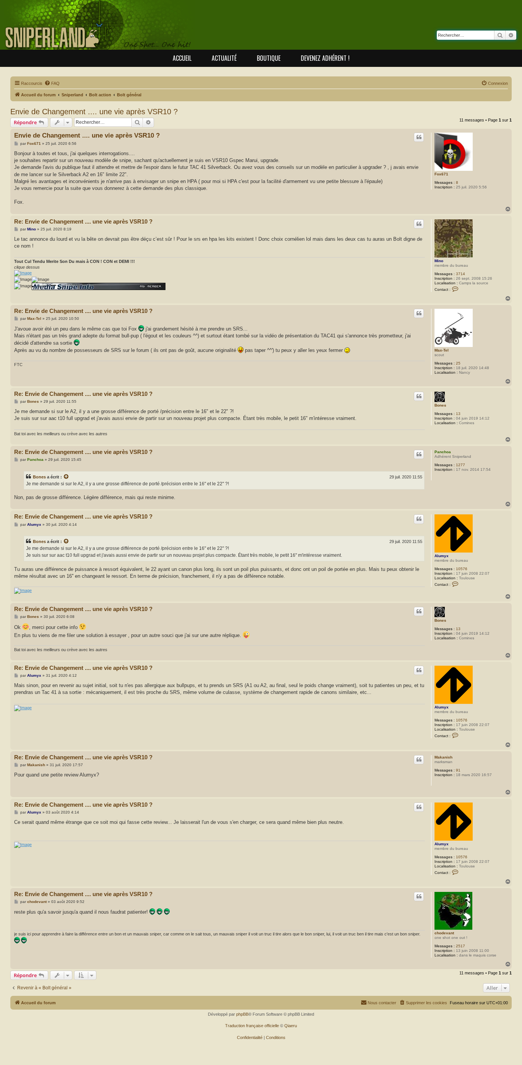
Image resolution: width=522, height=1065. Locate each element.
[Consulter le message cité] (66, 476)
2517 (460, 946)
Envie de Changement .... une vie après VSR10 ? (94, 111)
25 (458, 363)
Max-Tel (441, 350)
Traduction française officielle (252, 1025)
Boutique (268, 58)
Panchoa (442, 452)
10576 (461, 569)
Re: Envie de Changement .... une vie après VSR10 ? (83, 221)
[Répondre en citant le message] (419, 137)
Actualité (224, 58)
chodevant (444, 933)
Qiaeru (290, 1025)
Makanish (443, 757)
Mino (438, 261)
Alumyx (441, 556)
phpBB (242, 1014)
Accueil (182, 58)
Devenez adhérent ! (325, 58)
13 (458, 414)
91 (458, 770)
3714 (460, 274)
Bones (440, 405)
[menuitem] (52, 83)
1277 (460, 465)
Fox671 (441, 174)
